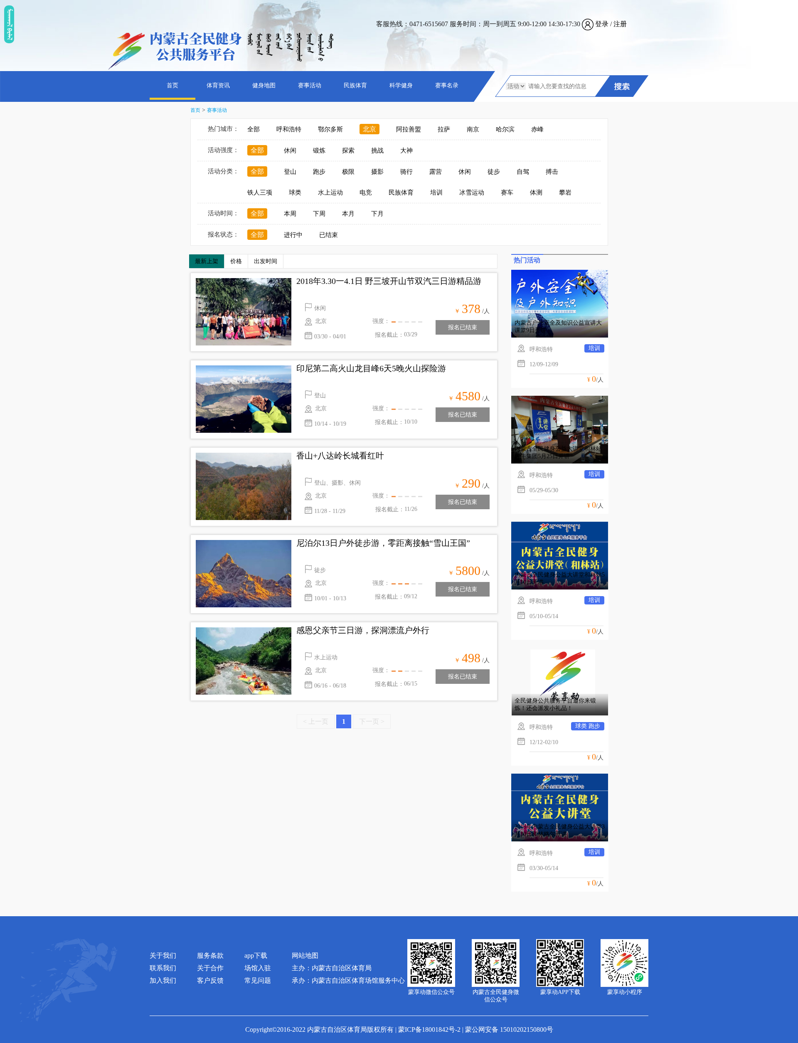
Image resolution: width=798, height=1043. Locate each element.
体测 (536, 192)
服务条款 (210, 955)
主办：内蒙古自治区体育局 (332, 967)
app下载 (255, 955)
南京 (473, 129)
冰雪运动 (471, 192)
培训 (436, 192)
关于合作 (210, 967)
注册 (620, 23)
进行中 (293, 235)
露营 (435, 171)
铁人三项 (259, 192)
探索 (348, 150)
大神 (406, 150)
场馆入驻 (257, 967)
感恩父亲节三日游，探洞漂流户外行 (362, 630)
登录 (601, 23)
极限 (348, 171)
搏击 (552, 171)
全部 (253, 129)
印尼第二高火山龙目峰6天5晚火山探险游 (371, 368)
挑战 (377, 150)
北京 (369, 129)
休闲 (290, 150)
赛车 (507, 192)
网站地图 (305, 955)
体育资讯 (218, 85)
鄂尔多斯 (330, 129)
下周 (319, 213)
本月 (348, 213)
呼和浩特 (288, 129)
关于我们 (163, 955)
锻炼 (319, 150)
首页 (172, 85)
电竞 (366, 192)
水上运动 (330, 192)
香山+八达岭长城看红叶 (340, 455)
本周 (290, 213)
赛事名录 (446, 85)
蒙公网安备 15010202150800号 (509, 1029)
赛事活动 (309, 85)
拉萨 (444, 129)
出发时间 (265, 261)
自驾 (523, 171)
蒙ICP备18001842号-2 (429, 1029)
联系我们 (163, 967)
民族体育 (355, 85)
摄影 (377, 171)
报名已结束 (462, 327)
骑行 (406, 171)
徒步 (494, 171)
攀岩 (565, 192)
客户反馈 (210, 980)
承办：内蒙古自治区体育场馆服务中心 (348, 980)
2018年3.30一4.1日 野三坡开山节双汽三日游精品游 (388, 281)
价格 (236, 261)
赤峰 (537, 129)
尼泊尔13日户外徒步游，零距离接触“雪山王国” (383, 542)
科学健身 (401, 85)
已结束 (328, 235)
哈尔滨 (505, 129)
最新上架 (206, 261)
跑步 (319, 171)
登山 (290, 171)
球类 (295, 192)
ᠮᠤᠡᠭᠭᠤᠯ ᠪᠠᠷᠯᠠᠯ (9, 24)
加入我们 (163, 980)
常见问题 (257, 980)
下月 (377, 213)
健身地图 (264, 85)
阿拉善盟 (408, 129)
